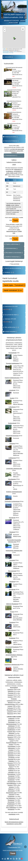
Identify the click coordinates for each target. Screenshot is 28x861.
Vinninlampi (11, 720)
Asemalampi (11, 727)
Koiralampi (11, 776)
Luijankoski (12, 390)
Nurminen (10, 752)
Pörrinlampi (11, 722)
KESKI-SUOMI (13, 22)
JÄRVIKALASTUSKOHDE (11, 20)
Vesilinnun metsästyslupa (12, 256)
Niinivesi (10, 702)
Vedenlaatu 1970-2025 (10, 320)
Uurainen (10, 697)
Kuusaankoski (12, 352)
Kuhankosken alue (11, 792)
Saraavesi (10, 689)
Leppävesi (10, 711)
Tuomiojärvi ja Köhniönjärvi (12, 501)
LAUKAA (22, 20)
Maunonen (10, 713)
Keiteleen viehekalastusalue (14, 491)
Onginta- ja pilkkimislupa (12, 244)
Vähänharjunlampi (11, 724)
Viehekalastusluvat (11, 155)
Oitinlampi (11, 733)
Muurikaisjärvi (12, 479)
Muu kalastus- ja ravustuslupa (13, 252)
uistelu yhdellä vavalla (11, 173)
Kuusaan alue (11, 731)
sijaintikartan (12, 814)
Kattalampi (11, 718)
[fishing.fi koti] (5, 858)
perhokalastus (17, 171)
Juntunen (11, 787)
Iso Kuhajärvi (10, 805)
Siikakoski (12, 532)
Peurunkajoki (11, 746)
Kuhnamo (10, 708)
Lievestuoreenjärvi (10, 704)
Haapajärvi (11, 755)
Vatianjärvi (11, 691)
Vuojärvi (11, 744)
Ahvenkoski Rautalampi (12, 647)
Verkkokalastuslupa (11, 248)
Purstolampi (11, 796)
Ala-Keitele (10, 710)
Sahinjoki (11, 794)
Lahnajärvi (11, 772)
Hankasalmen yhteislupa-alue (14, 550)
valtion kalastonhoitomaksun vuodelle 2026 (14, 231)
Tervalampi (11, 757)
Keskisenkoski (12, 423)
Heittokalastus (17, 169)
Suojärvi (12, 398)
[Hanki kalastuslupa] (19, 858)
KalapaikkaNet (13, 847)
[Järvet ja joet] (11, 858)
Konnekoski (12, 589)
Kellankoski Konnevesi (12, 435)
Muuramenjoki (12, 571)
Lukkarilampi (12, 407)
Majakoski (12, 581)
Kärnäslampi (11, 778)
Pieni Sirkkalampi (11, 807)
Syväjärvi (11, 750)
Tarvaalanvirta (11, 781)
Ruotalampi (11, 800)
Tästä (15, 220)
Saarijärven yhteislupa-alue (12, 664)
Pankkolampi (11, 803)
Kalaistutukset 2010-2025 (10, 308)
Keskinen (11, 770)
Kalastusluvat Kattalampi (11, 141)
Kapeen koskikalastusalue (12, 377)
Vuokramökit (7, 57)
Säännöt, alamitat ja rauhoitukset (13, 268)
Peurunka (10, 693)
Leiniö (11, 740)
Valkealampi (11, 748)
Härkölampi (11, 726)
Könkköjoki (12, 638)
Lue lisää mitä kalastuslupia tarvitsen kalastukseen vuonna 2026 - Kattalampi (14, 150)
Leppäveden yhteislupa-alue (14, 468)
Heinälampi (11, 809)
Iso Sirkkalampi (10, 798)
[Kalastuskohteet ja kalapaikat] (8, 858)
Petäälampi (11, 768)
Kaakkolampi (11, 729)
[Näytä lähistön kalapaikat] (17, 858)
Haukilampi (11, 765)
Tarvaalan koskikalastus (12, 363)
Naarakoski (12, 517)
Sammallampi (11, 774)
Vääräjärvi (11, 761)
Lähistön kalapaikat (10, 331)
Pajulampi (12, 622)
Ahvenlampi (11, 790)
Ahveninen (11, 735)
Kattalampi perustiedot (10, 136)
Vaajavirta (12, 443)
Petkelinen (11, 739)
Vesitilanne (7, 272)
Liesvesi (10, 706)
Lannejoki (12, 560)
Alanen (11, 766)
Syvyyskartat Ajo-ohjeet (10, 314)
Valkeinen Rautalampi (12, 604)
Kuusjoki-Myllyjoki (11, 742)
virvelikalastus (9, 171)
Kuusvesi (10, 695)
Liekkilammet (12, 458)
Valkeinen (11, 789)
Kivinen (12, 611)
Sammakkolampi (11, 783)
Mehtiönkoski (12, 630)
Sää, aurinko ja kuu (10, 327)
